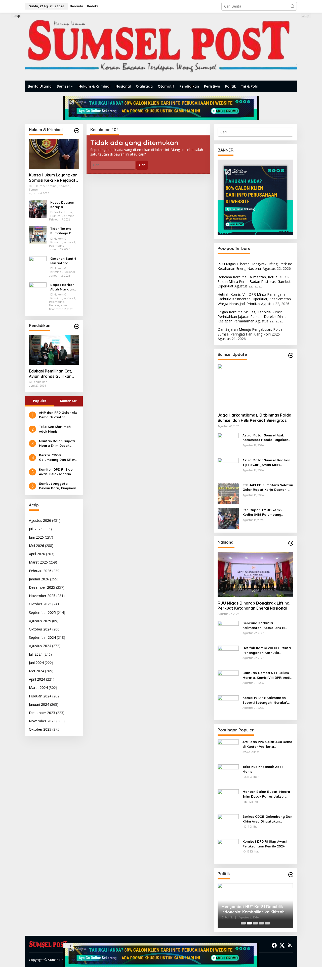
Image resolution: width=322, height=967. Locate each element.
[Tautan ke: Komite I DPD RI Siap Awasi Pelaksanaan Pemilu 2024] (228, 849)
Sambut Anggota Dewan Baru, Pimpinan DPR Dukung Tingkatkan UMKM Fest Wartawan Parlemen (58, 485)
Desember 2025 (42, 587)
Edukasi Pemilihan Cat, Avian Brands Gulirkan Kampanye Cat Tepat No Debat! (52, 373)
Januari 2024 (39, 704)
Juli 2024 (36, 654)
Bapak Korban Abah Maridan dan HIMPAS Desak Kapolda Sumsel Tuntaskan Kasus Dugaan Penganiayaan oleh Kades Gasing (64, 287)
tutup (16, 16)
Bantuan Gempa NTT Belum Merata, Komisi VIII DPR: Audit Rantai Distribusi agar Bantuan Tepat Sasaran (267, 675)
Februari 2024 (40, 696)
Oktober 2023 (40, 729)
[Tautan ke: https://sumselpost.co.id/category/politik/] (291, 875)
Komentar (68, 400)
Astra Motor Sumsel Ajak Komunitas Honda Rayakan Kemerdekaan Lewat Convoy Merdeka (266, 437)
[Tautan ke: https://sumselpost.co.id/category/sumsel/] (291, 355)
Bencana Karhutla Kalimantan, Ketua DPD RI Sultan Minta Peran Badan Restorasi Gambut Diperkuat (254, 281)
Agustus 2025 (40, 620)
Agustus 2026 (40, 520)
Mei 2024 (36, 670)
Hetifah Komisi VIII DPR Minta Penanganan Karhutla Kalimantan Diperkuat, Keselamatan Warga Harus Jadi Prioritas (254, 299)
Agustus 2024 (40, 645)
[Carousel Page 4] (261, 923)
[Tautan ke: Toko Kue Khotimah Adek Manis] (228, 774)
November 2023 (42, 721)
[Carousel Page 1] (243, 923)
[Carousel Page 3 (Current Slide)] (255, 923)
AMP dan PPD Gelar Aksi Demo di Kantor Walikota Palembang (58, 415)
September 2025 (42, 612)
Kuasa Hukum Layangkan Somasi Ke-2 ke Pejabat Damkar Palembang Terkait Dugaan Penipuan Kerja (53, 177)
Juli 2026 (36, 529)
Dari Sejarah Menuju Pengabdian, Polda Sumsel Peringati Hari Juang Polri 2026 (250, 331)
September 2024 (42, 637)
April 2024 (37, 679)
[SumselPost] (161, 46)
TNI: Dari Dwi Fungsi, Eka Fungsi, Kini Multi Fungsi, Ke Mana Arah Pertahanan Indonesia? (252, 909)
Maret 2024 (38, 687)
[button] (292, 6)
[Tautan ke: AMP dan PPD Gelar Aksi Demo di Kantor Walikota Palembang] (228, 749)
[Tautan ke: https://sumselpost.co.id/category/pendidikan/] (77, 326)
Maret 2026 (38, 562)
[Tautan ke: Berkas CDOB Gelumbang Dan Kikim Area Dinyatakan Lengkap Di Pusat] (228, 824)
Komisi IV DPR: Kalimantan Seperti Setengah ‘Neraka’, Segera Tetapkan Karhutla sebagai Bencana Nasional (265, 700)
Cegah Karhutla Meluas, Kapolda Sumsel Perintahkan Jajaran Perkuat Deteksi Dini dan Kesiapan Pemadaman (254, 316)
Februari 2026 (40, 570)
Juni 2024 (36, 662)
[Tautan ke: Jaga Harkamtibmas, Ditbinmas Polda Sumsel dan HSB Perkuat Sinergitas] (255, 386)
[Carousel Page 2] (249, 923)
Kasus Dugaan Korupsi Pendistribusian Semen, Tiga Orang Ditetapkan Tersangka (63, 204)
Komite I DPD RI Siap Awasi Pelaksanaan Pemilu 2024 (56, 471)
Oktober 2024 (40, 629)
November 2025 (42, 595)
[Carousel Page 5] (267, 923)
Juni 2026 (36, 537)
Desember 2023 (42, 712)
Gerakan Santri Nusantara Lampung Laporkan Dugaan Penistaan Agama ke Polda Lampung (64, 260)
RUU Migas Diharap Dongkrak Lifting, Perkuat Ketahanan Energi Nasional (255, 266)
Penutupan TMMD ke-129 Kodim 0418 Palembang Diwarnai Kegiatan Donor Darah (263, 512)
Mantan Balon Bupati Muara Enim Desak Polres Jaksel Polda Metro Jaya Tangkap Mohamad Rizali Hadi (57, 443)
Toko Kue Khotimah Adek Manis (55, 429)
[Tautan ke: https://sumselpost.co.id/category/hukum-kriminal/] (77, 131)
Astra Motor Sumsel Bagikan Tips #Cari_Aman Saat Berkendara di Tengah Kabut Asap (267, 462)
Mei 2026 (36, 545)
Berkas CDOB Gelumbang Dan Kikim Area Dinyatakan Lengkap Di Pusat (57, 457)
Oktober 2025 (40, 604)
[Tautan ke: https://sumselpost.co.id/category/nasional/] (291, 543)
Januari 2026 (39, 579)
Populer (39, 400)
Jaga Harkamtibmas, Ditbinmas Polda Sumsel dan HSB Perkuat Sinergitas (254, 418)
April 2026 (37, 553)
